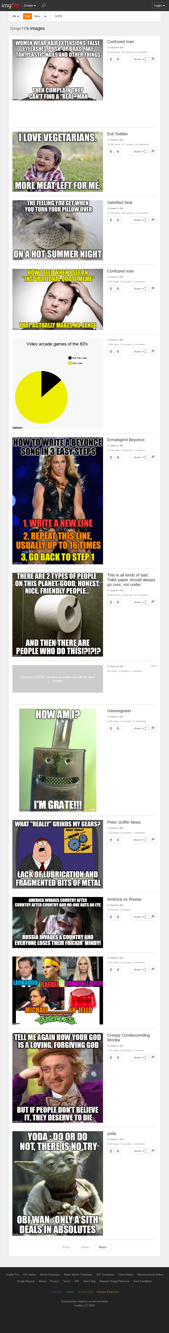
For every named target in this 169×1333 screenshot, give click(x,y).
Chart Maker (125, 1274)
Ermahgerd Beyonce (126, 439)
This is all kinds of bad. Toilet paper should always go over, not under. (131, 580)
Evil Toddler (117, 134)
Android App (85, 1291)
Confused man (120, 41)
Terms (66, 1281)
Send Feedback (142, 1281)
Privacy (54, 1281)
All (14, 16)
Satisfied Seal (119, 202)
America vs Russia (124, 899)
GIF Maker (29, 1274)
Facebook (56, 1291)
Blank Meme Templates (78, 1274)
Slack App (89, 1281)
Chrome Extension (108, 1291)
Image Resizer (26, 1281)
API (77, 1281)
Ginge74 (18, 28)
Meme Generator (50, 1274)
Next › (103, 1247)
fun (121, 47)
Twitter (70, 1291)
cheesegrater (119, 711)
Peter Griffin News (124, 822)
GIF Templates (105, 1274)
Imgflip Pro (12, 1274)
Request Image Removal (114, 1281)
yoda (111, 1133)
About (42, 1281)
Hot (27, 16)
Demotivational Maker (150, 1274)
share (137, 59)
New (37, 16)
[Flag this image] (153, 59)
